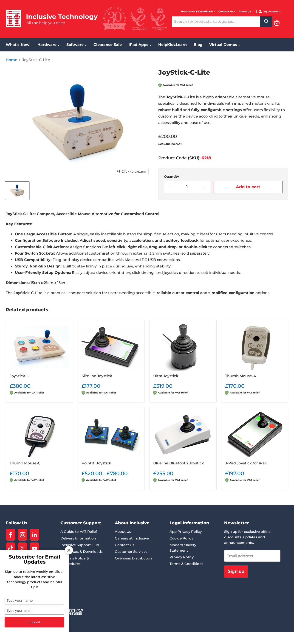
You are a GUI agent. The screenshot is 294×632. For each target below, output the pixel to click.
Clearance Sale (107, 44)
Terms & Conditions (187, 564)
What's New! (18, 44)
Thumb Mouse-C (25, 463)
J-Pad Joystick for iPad (246, 463)
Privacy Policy (182, 557)
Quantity (171, 176)
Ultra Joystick (165, 376)
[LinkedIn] (34, 535)
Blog (198, 44)
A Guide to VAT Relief (78, 531)
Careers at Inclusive (132, 538)
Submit (34, 622)
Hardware (47, 44)
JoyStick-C (19, 376)
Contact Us (226, 11)
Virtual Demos (223, 44)
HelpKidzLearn (172, 44)
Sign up (236, 571)
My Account (271, 11)
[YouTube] (34, 548)
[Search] (266, 21)
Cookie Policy (181, 538)
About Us (245, 11)
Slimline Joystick (97, 376)
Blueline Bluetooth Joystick (178, 463)
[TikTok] (10, 548)
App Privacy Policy (186, 531)
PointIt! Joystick (96, 463)
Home (11, 60)
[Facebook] (10, 535)
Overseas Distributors (134, 558)
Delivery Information (78, 538)
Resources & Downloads (197, 11)
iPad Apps (139, 44)
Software (75, 44)
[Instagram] (22, 535)
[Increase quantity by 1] (204, 187)
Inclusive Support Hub (79, 545)
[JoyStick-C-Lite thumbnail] (17, 191)
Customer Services (131, 551)
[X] (22, 548)
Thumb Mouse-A (240, 376)
